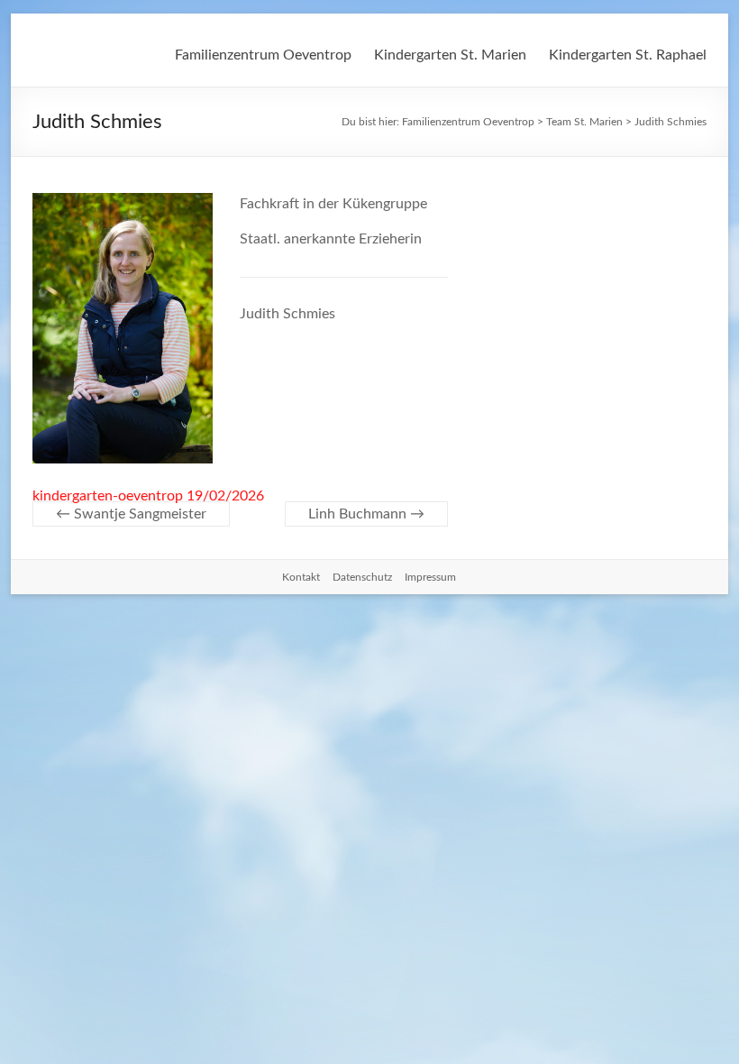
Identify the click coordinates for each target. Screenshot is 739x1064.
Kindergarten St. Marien (450, 55)
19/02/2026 (225, 496)
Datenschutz (362, 577)
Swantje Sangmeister (131, 514)
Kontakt (301, 577)
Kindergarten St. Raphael (628, 55)
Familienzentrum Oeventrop (263, 55)
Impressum (430, 577)
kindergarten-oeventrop (107, 496)
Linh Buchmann (366, 514)
